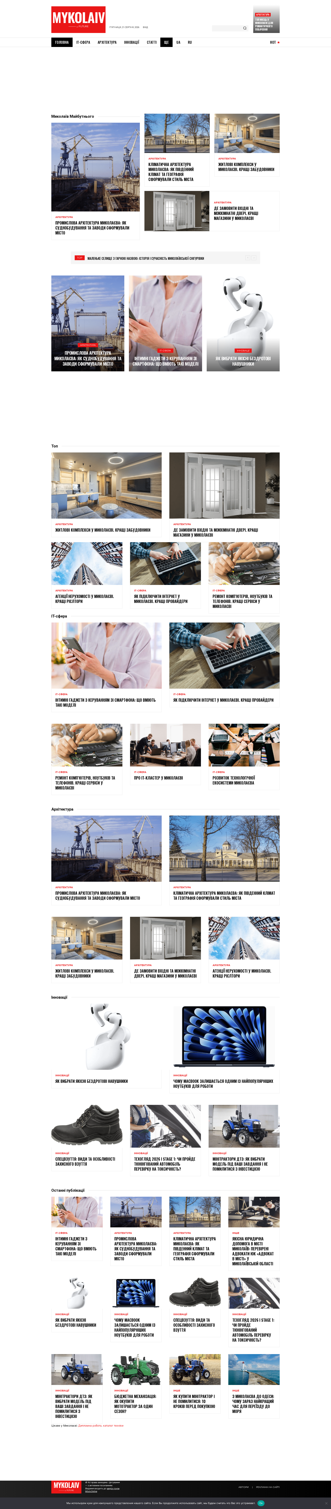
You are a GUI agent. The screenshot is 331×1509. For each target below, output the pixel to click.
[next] (254, 257)
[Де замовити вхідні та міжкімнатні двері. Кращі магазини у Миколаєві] (176, 211)
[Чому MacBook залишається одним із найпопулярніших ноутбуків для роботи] (224, 1037)
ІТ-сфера (165, 350)
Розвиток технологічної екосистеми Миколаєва (234, 780)
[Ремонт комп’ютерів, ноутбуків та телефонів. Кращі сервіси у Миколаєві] (244, 563)
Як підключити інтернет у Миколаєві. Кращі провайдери (161, 598)
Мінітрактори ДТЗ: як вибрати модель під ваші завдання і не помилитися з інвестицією (240, 1164)
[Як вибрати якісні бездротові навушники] (243, 323)
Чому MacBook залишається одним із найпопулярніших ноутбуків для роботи (223, 1083)
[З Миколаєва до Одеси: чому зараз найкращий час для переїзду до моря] (254, 1369)
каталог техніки (113, 1425)
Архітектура (262, 14)
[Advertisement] (165, 76)
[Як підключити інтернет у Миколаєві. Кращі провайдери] (165, 563)
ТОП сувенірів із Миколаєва (107, 258)
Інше (235, 1233)
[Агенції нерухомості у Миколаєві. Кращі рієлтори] (86, 563)
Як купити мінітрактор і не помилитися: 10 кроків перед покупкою (194, 1401)
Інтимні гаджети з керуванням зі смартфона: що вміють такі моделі (165, 361)
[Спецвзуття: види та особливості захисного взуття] (86, 1126)
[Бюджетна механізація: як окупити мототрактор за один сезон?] (136, 1369)
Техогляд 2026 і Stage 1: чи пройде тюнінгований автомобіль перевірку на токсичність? (164, 1164)
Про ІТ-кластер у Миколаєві (158, 778)
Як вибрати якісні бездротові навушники (243, 361)
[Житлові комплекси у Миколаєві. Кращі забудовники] (247, 133)
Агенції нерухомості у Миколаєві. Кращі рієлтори (84, 598)
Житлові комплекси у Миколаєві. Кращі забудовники (246, 166)
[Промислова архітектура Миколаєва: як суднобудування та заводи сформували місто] (95, 167)
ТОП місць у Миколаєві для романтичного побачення (264, 24)
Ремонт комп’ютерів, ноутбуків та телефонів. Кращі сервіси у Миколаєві (242, 601)
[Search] (244, 28)
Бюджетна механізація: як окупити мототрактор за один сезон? (135, 1403)
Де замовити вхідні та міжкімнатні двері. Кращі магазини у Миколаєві (236, 213)
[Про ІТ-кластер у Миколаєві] (165, 745)
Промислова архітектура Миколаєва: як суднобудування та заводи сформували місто (92, 228)
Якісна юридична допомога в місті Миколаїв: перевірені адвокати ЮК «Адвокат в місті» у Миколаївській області (253, 1251)
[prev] (247, 257)
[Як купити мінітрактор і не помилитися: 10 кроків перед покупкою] (195, 1369)
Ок (261, 1503)
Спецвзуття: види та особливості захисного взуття (85, 1161)
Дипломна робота (90, 1425)
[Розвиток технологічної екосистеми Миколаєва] (244, 745)
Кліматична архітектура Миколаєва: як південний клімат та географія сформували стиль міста (171, 171)
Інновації (243, 350)
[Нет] (326, 1503)
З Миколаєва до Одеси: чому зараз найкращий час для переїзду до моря (253, 1403)
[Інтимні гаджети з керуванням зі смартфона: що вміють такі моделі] (165, 323)
